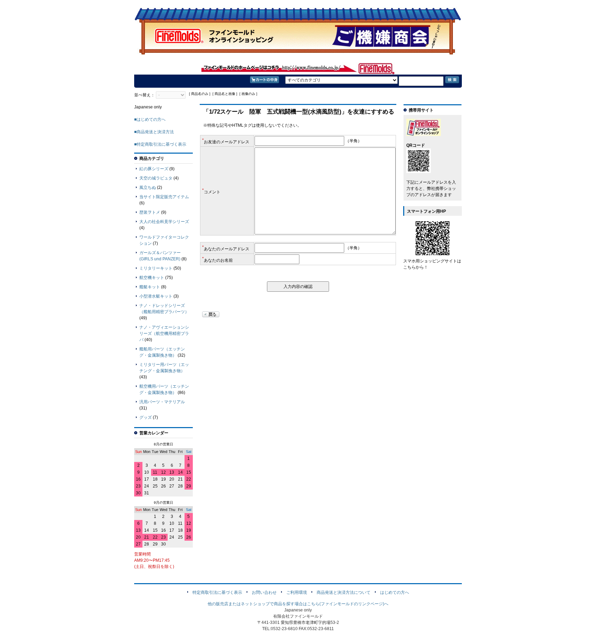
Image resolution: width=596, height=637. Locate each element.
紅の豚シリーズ (153, 168)
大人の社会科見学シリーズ (164, 221)
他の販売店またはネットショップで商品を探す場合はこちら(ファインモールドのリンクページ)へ (298, 603)
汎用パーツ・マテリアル (162, 401)
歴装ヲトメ (149, 212)
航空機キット (151, 277)
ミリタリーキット (155, 268)
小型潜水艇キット (155, 296)
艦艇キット (149, 286)
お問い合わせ (264, 592)
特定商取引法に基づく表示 (217, 592)
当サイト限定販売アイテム (164, 196)
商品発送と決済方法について (343, 592)
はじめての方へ (394, 592)
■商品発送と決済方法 (154, 131)
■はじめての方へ (150, 119)
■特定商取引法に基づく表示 (160, 144)
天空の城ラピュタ (155, 178)
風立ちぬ (147, 187)
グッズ (145, 417)
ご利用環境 (296, 592)
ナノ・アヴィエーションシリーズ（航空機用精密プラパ (164, 333)
